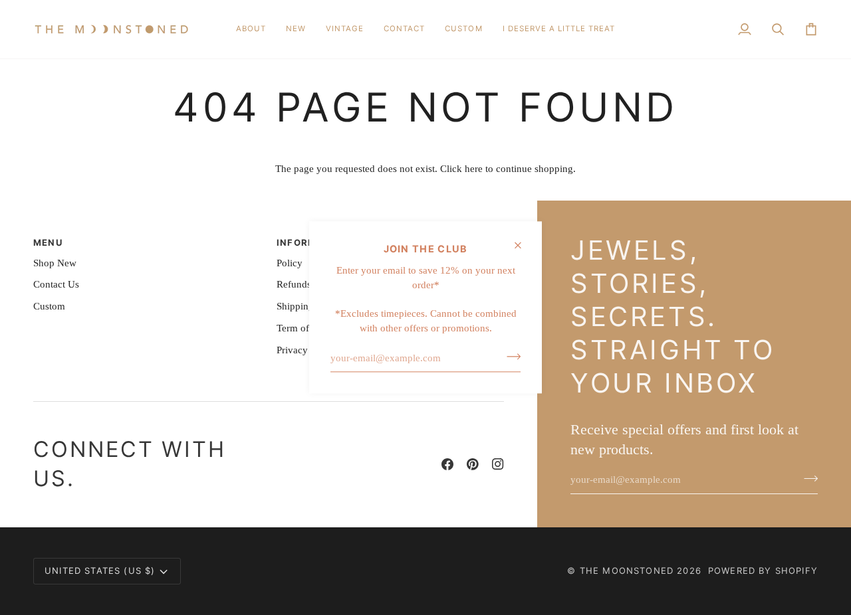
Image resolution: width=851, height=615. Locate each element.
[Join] (510, 356)
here (474, 168)
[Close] (523, 245)
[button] (296, 29)
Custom (49, 306)
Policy (290, 263)
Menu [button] (47, 242)
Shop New (54, 263)
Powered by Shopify (763, 570)
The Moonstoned (626, 570)
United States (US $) (100, 570)
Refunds (294, 284)
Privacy (292, 350)
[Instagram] (498, 464)
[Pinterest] (473, 464)
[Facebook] (447, 464)
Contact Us (56, 284)
